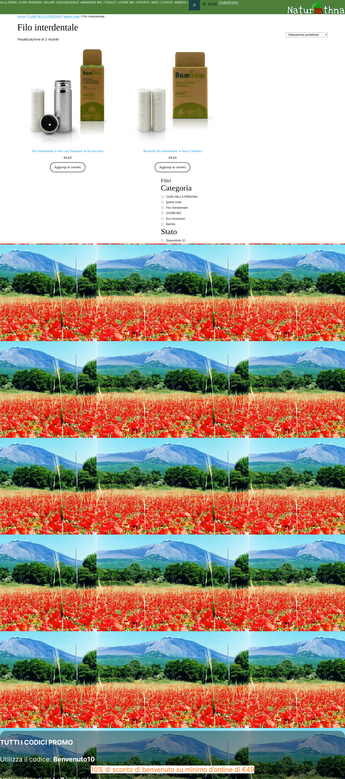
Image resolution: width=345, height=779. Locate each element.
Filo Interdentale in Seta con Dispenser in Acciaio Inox (68, 151)
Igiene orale (72, 16)
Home (21, 16)
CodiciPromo (228, 2)
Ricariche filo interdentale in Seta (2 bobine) (172, 151)
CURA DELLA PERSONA (44, 16)
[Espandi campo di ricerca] (194, 5)
